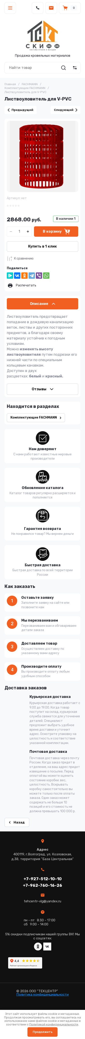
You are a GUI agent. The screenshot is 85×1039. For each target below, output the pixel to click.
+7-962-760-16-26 (42, 885)
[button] (10, 8)
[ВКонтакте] (17, 275)
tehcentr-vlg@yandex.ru (42, 901)
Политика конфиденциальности (42, 994)
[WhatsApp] (46, 275)
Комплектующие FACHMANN (25, 88)
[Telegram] (32, 275)
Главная (10, 84)
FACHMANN (30, 84)
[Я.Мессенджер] (10, 275)
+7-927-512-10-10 (43, 878)
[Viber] (39, 275)
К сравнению (24, 258)
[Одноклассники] (24, 275)
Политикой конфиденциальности (53, 1024)
